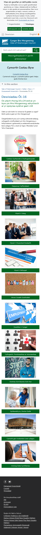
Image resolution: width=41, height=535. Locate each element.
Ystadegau (29, 24)
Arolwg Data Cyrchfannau (20, 466)
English (34, 34)
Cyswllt (6, 489)
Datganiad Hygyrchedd (12, 486)
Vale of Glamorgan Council (11, 89)
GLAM (6, 504)
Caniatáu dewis (27, 29)
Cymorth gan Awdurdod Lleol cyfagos (20, 438)
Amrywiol (7, 502)
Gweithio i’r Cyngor (20, 327)
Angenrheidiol (14, 24)
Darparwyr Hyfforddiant (20, 186)
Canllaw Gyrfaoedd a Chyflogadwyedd (21, 159)
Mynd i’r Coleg (20, 213)
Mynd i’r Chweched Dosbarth (20, 243)
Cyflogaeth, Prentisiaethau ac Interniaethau (20, 354)
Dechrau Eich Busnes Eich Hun (21, 382)
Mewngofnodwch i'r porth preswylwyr (20, 57)
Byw (30, 89)
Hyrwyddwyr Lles (10, 507)
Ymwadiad (7, 491)
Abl (5, 500)
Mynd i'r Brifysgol (20, 270)
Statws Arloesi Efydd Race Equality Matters (19, 518)
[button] (2, 84)
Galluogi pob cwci (14, 29)
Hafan (24, 89)
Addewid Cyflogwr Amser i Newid (16, 527)
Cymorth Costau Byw (20, 74)
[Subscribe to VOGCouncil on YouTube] (9, 482)
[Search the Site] (36, 50)
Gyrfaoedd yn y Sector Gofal (20, 411)
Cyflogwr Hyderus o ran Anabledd (16, 516)
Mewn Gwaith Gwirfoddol (20, 297)
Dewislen (9, 34)
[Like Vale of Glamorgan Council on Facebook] (5, 482)
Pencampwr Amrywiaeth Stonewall (16, 525)
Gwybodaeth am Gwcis (26, 20)
